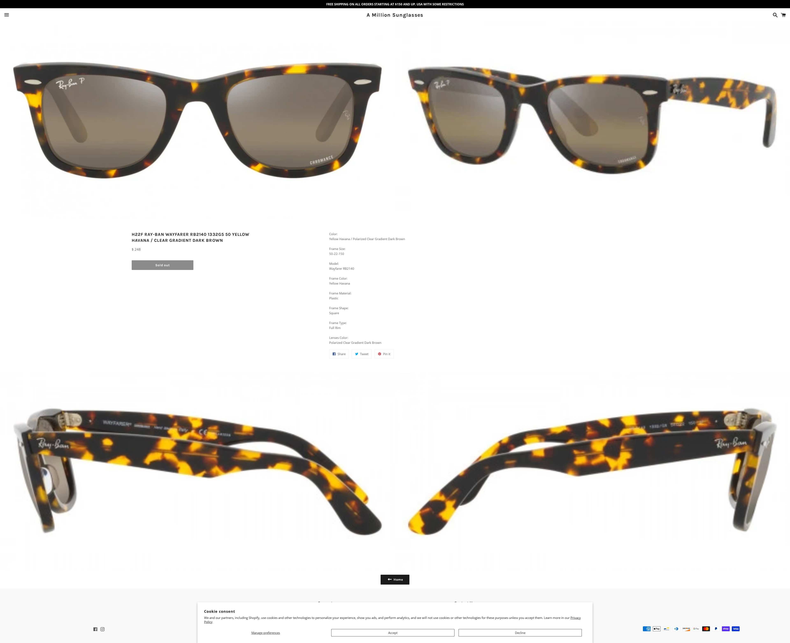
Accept (392, 633)
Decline (520, 633)
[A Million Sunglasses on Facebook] (13, 16)
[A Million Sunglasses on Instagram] (21, 16)
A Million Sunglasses (395, 15)
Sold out (162, 265)
